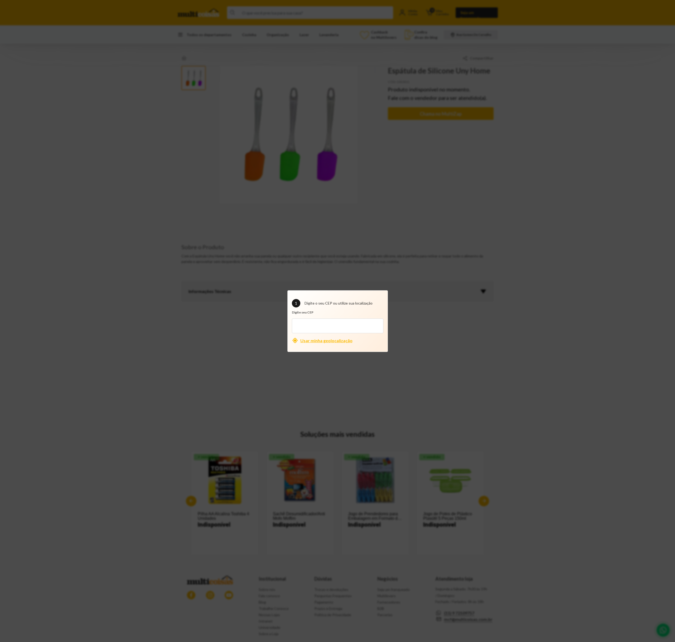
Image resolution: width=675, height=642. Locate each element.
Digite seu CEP (303, 312)
